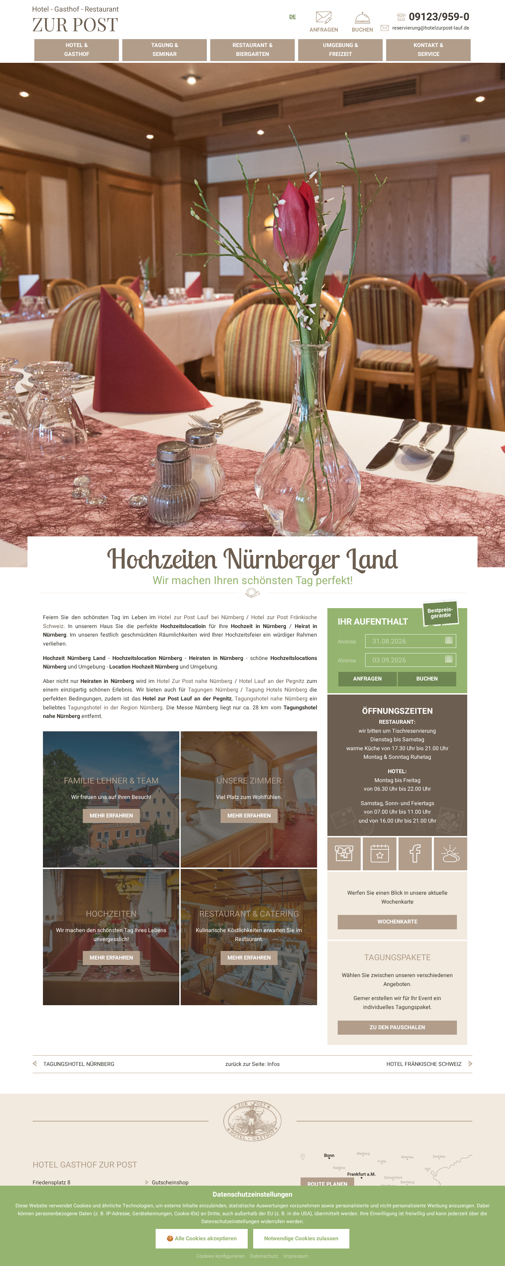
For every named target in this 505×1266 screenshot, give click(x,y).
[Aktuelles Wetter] (450, 853)
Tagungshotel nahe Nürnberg (271, 699)
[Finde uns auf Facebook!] (415, 853)
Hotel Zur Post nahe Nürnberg (195, 681)
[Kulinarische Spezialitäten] (379, 853)
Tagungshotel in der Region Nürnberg (115, 708)
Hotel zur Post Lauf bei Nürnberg (201, 617)
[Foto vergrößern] (252, 315)
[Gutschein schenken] (344, 853)
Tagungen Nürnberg (213, 690)
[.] (76, 18)
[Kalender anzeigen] (450, 641)
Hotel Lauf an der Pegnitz (272, 681)
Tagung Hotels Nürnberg (276, 690)
